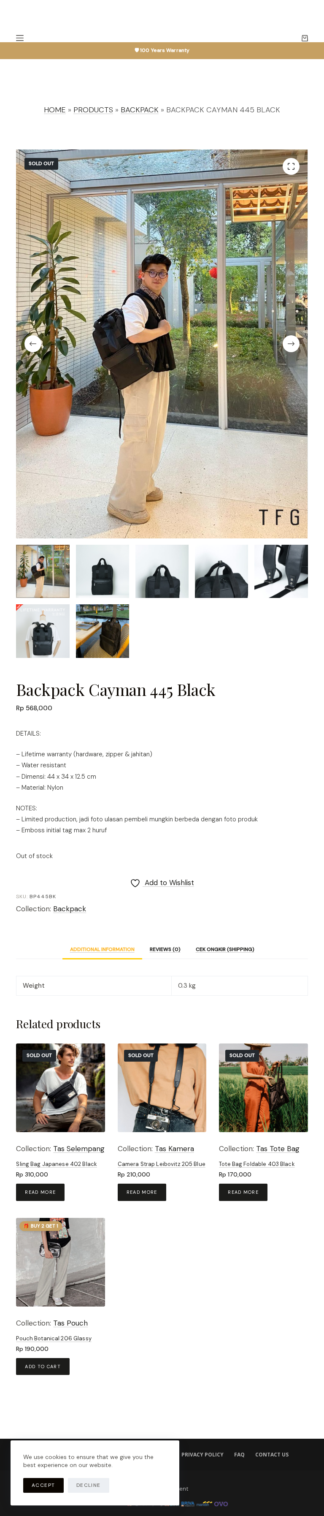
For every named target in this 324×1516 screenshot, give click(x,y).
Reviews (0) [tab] (165, 949)
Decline (88, 1485)
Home (55, 110)
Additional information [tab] (102, 949)
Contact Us (272, 1454)
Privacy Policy (202, 1454)
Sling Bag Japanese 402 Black (56, 1164)
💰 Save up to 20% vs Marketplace (162, 50)
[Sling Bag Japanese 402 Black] (60, 1087)
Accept (43, 1485)
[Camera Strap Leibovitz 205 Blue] (162, 1087)
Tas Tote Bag (278, 1148)
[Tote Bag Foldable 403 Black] (263, 1087)
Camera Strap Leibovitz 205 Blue (161, 1164)
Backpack (140, 110)
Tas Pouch (70, 1323)
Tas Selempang (79, 1148)
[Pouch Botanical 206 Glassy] (60, 1262)
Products (93, 110)
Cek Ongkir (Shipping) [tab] (225, 949)
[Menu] (20, 38)
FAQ (239, 1454)
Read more (40, 1192)
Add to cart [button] (43, 1366)
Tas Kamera (174, 1148)
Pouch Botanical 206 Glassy (53, 1338)
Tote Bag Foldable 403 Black (257, 1164)
